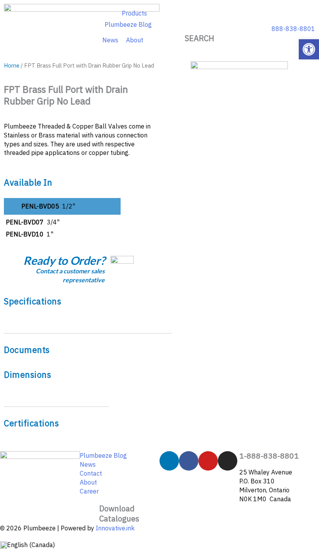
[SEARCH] (199, 23)
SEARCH (199, 38)
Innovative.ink (115, 528)
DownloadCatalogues (119, 513)
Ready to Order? (64, 260)
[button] (309, 49)
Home (11, 65)
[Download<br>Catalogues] (89, 513)
